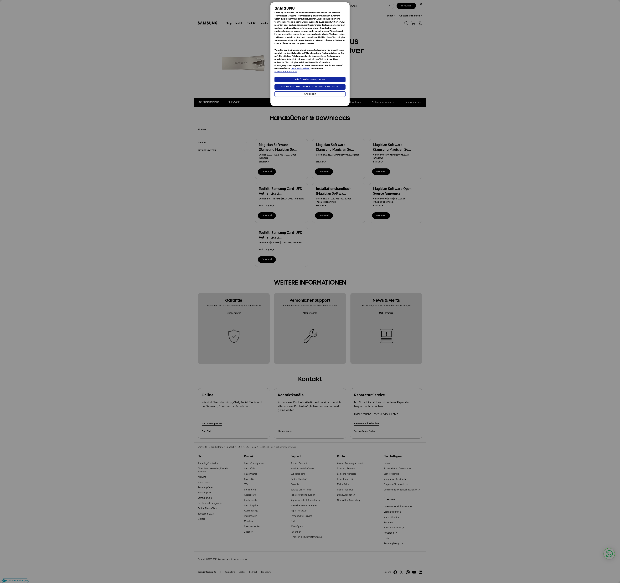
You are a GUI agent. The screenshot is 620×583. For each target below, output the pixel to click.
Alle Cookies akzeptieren (310, 79)
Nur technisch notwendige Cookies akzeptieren (310, 87)
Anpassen (310, 94)
